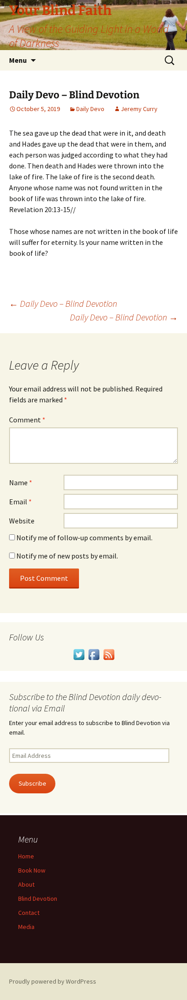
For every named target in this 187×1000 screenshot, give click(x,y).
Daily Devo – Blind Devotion (63, 303)
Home (26, 856)
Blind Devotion (37, 898)
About (26, 884)
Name (20, 482)
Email (20, 501)
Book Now (31, 870)
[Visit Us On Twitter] (78, 654)
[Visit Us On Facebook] (93, 654)
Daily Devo (90, 109)
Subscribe (32, 783)
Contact (28, 913)
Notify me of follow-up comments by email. (84, 537)
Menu (18, 60)
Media (26, 927)
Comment (27, 419)
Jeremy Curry (139, 109)
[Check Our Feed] (108, 654)
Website (21, 520)
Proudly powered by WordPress (52, 981)
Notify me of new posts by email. (67, 555)
